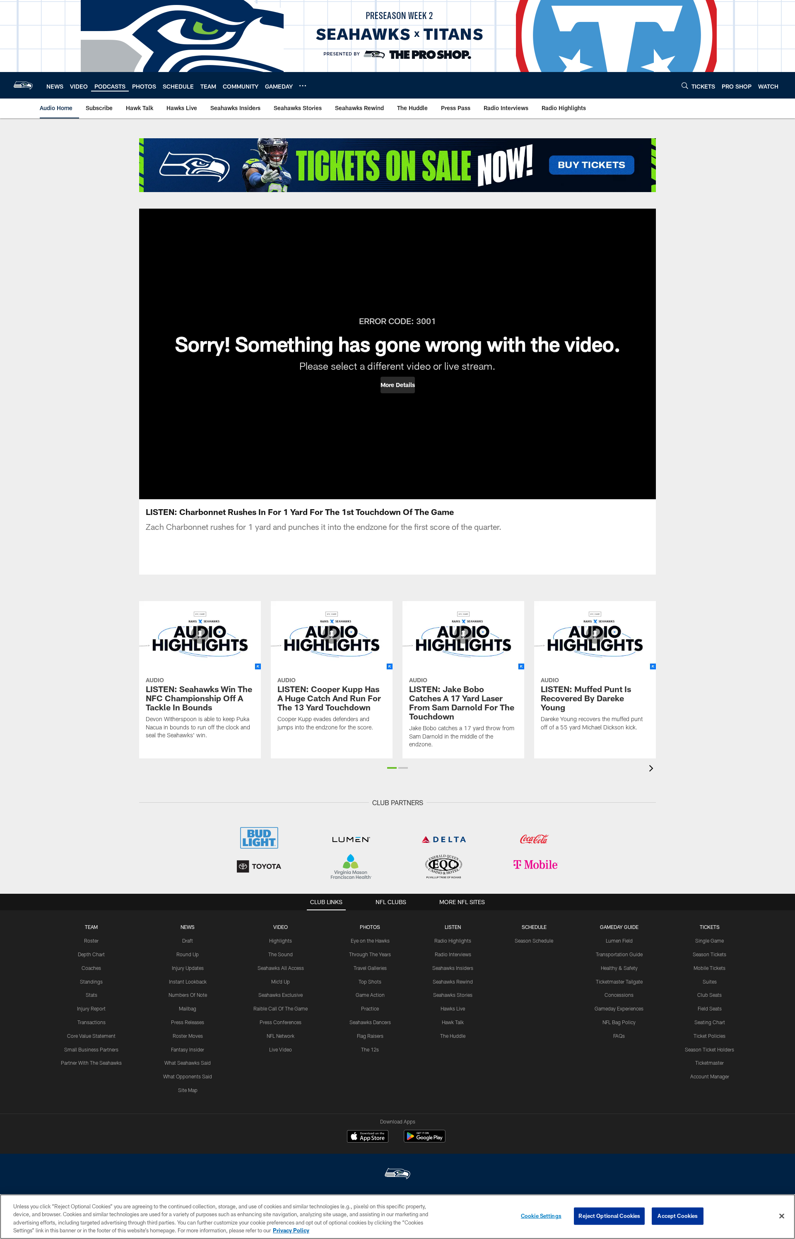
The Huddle (452, 1036)
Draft (187, 940)
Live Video (280, 1049)
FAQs (619, 1036)
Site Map (188, 1090)
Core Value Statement (91, 1036)
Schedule (534, 927)
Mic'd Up (280, 981)
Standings (91, 981)
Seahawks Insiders (452, 968)
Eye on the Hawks (370, 940)
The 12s (370, 1049)
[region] (397, 1216)
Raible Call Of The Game (280, 1008)
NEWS (188, 927)
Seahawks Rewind (453, 981)
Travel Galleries (370, 968)
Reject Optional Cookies (609, 1216)
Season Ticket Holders (709, 1049)
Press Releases (187, 1022)
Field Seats (710, 1008)
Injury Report (91, 1008)
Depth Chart (91, 954)
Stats (91, 995)
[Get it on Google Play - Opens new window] (425, 1140)
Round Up (187, 954)
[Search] (685, 85)
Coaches (91, 968)
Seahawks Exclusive (280, 995)
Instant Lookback (188, 981)
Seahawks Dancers (370, 1022)
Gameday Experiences (619, 1008)
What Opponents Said (187, 1076)
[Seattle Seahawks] (397, 1174)
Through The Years (370, 954)
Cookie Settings (541, 1216)
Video (280, 927)
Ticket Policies (709, 1036)
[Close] (782, 1216)
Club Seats (709, 995)
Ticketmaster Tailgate (619, 981)
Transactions (91, 1022)
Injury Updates (188, 968)
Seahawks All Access (281, 968)
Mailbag (187, 1008)
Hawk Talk (453, 1022)
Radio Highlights (452, 940)
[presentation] (652, 769)
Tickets (710, 927)
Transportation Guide (619, 954)
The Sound (280, 954)
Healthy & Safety (619, 968)
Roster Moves (188, 1036)
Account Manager (709, 1076)
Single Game (709, 940)
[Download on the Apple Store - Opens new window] (368, 1137)
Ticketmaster (709, 1063)
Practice (370, 1008)
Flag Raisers (370, 1036)
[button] (398, 385)
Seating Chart (709, 1022)
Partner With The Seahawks (91, 1063)
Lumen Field (619, 940)
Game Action (370, 995)
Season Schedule (534, 940)
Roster (91, 940)
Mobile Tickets (709, 968)
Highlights (280, 940)
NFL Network (280, 1036)
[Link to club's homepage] (23, 85)
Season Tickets (709, 954)
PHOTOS (370, 927)
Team (91, 927)
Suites (710, 981)
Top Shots (370, 981)
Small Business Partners (91, 1049)
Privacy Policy (291, 1230)
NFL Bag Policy (619, 1022)
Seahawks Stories (452, 995)
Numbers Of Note (188, 995)
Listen (453, 927)
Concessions (619, 995)
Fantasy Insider (187, 1049)
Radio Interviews (453, 954)
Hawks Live (453, 1008)
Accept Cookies (678, 1216)
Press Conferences (280, 1022)
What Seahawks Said (187, 1063)
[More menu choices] (302, 85)
